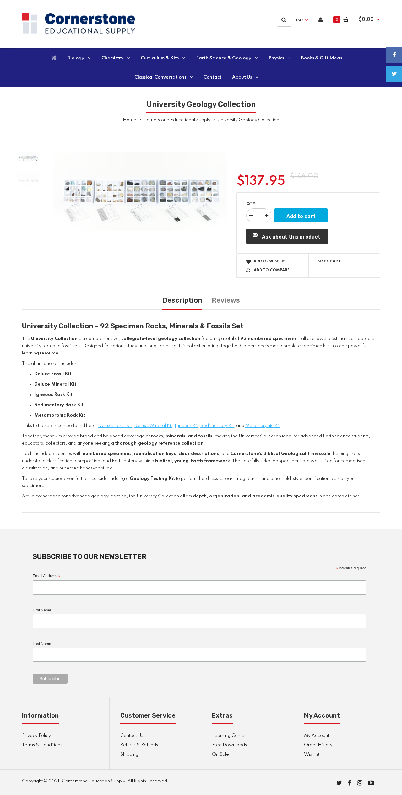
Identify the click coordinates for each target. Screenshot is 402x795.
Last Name (42, 644)
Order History (318, 745)
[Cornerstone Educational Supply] (78, 32)
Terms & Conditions (42, 745)
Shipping (129, 754)
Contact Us (131, 735)
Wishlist (311, 754)
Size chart (329, 261)
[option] (140, 191)
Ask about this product (291, 237)
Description (182, 300)
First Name (42, 610)
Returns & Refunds (139, 745)
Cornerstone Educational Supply (176, 120)
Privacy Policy (36, 735)
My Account (316, 735)
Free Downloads (229, 745)
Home (129, 120)
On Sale (220, 754)
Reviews (226, 300)
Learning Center (229, 735)
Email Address (46, 576)
